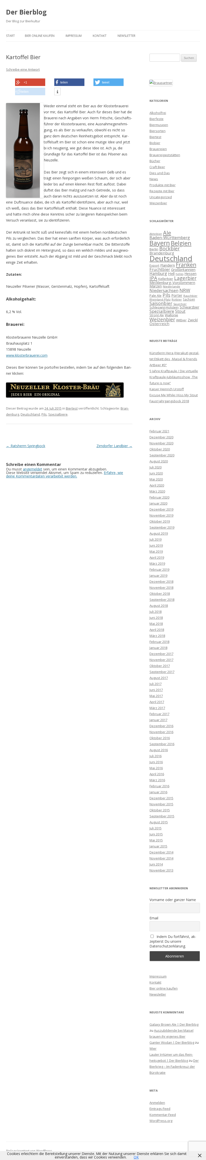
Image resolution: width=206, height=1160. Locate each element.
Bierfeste (156, 119)
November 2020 (161, 443)
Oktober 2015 (159, 810)
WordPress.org (160, 1120)
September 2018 (161, 599)
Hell (171, 273)
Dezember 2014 (161, 852)
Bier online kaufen (40, 36)
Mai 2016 (156, 768)
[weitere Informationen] (57, 91)
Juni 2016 (156, 762)
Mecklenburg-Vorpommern (172, 282)
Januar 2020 (158, 503)
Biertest (72, 408)
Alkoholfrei (157, 113)
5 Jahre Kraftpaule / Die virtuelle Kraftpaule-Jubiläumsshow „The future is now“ (173, 377)
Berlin (153, 249)
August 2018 (158, 605)
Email (153, 918)
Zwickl (193, 320)
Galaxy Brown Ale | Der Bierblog (173, 1024)
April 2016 (156, 774)
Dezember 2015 (161, 798)
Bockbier (169, 248)
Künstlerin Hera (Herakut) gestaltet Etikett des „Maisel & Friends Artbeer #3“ (174, 359)
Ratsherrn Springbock (25, 445)
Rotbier (177, 299)
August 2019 (158, 533)
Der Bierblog (26, 12)
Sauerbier (180, 304)
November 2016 (161, 732)
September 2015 (161, 816)
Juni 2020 (156, 473)
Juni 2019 (156, 545)
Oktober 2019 (159, 521)
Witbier (181, 320)
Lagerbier (185, 278)
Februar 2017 (159, 714)
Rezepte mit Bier (161, 191)
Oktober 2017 (159, 665)
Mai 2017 (156, 696)
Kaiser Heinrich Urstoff (166, 389)
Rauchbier (190, 296)
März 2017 (157, 708)
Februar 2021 (159, 431)
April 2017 (156, 702)
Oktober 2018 (159, 593)
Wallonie (171, 315)
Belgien (181, 243)
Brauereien (158, 149)
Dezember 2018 (161, 581)
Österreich (159, 323)
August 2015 (158, 822)
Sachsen (189, 299)
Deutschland (30, 414)
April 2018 (156, 629)
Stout (180, 311)
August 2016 (158, 750)
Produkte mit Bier (162, 185)
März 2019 (157, 563)
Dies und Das (159, 173)
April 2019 (156, 557)
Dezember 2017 (161, 653)
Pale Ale (155, 295)
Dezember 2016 (161, 726)
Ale (167, 232)
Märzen (155, 286)
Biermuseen (158, 125)
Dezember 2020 (161, 437)
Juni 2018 (156, 617)
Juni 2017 (156, 690)
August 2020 (158, 461)
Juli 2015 (155, 828)
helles (179, 274)
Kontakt (100, 36)
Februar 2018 (159, 641)
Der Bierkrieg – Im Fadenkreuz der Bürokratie (174, 1066)
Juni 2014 (156, 864)
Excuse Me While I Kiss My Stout (173, 395)
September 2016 (161, 744)
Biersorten (157, 131)
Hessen (190, 273)
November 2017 (161, 659)
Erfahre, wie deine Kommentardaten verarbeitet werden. (64, 474)
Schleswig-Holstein (164, 307)
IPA (153, 277)
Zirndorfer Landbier (114, 445)
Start (10, 36)
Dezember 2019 (161, 509)
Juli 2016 (155, 756)
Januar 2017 (158, 720)
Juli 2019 (155, 539)
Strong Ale (156, 315)
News (153, 179)
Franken (186, 264)
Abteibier (155, 234)
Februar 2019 (159, 569)
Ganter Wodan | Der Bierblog (171, 1042)
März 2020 (157, 491)
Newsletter (126, 36)
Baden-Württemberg (169, 237)
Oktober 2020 (159, 449)
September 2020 (161, 455)
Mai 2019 (156, 551)
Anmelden (157, 1102)
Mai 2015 (156, 840)
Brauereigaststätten (164, 155)
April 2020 (156, 485)
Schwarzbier (189, 307)
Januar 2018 (158, 647)
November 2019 (161, 515)
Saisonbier (160, 303)
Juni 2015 (156, 834)
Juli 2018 (155, 611)
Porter (176, 295)
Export (154, 265)
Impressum (74, 36)
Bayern (159, 243)
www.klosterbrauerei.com (26, 355)
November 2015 (161, 804)
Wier (153, 1048)
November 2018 (161, 587)
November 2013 (161, 870)
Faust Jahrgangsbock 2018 (169, 401)
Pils (44, 414)
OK (136, 1157)
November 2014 (161, 858)
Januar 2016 (158, 792)
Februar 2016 (159, 786)
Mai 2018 (156, 623)
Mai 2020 (156, 479)
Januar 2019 (158, 575)
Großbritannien (183, 269)
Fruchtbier (159, 269)
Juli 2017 (155, 684)
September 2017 (161, 671)
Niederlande (171, 286)
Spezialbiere (58, 414)
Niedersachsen (163, 290)
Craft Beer (157, 167)
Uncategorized (160, 197)
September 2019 (161, 527)
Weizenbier (158, 203)
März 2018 (157, 635)
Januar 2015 (158, 846)
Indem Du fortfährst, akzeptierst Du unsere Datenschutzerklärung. (172, 941)
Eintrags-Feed (159, 1108)
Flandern (167, 265)
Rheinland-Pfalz (160, 299)
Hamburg (158, 273)
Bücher (154, 161)
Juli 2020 (155, 467)
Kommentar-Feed (162, 1114)
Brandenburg (161, 252)
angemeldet (32, 469)
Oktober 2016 (159, 738)
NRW (184, 290)
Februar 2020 (159, 497)
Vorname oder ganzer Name (172, 899)
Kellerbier (165, 278)
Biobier (154, 143)
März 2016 (157, 780)
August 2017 (158, 677)
